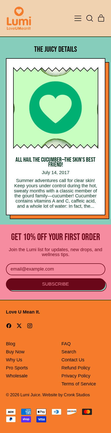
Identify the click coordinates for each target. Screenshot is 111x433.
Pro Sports (17, 367)
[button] (89, 18)
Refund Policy (75, 367)
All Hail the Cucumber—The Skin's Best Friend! (55, 162)
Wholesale (17, 375)
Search (68, 351)
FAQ (66, 343)
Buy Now (15, 351)
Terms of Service (78, 383)
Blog (10, 343)
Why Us (14, 359)
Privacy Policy (75, 375)
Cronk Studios (77, 394)
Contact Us (72, 359)
